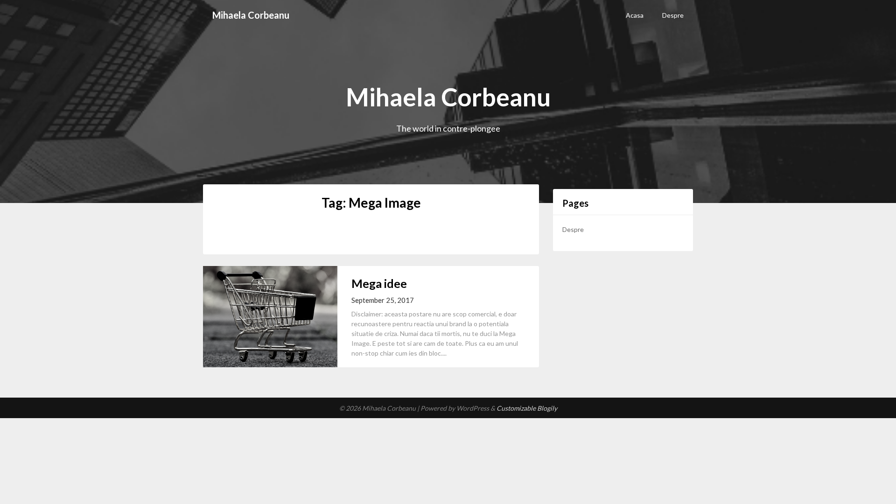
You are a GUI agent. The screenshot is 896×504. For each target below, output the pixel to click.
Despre (673, 15)
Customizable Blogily (527, 408)
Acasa (635, 15)
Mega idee (379, 283)
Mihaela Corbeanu (250, 15)
